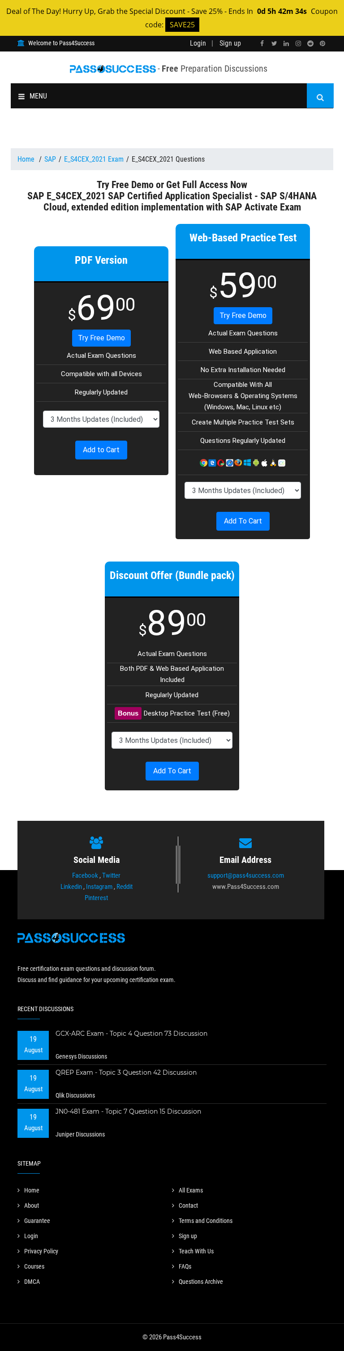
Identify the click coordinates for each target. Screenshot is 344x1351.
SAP (50, 159)
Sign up (230, 43)
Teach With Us (196, 1251)
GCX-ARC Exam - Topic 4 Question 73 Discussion (131, 1033)
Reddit (124, 887)
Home (26, 159)
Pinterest (96, 898)
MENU (38, 96)
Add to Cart (101, 450)
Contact (188, 1205)
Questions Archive (201, 1281)
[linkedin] (286, 43)
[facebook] (262, 43)
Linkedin (71, 887)
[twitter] (274, 43)
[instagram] (298, 43)
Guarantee (37, 1220)
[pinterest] (322, 43)
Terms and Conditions (205, 1220)
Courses (34, 1266)
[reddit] (310, 43)
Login (198, 43)
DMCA (32, 1281)
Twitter (111, 875)
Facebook (85, 875)
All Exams (191, 1190)
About (31, 1205)
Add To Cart (243, 521)
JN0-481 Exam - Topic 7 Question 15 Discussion (128, 1111)
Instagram (99, 887)
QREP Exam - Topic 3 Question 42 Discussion (126, 1072)
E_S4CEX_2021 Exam (94, 159)
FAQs (185, 1266)
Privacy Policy (41, 1251)
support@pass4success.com (245, 875)
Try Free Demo (101, 338)
